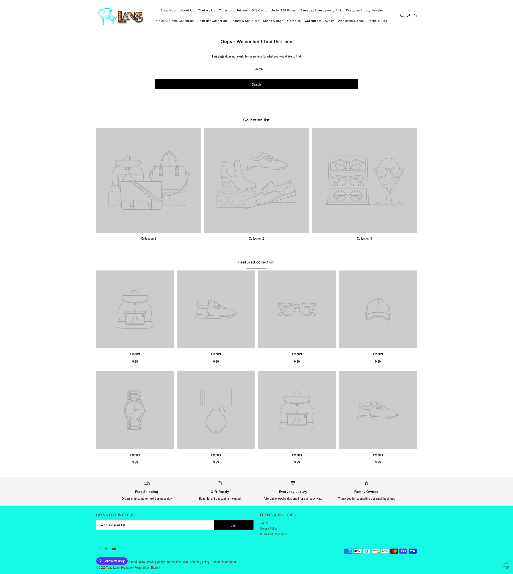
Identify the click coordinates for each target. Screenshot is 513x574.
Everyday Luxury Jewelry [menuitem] (364, 10)
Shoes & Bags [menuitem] (273, 21)
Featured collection (256, 262)
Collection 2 (256, 238)
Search (264, 523)
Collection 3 (364, 238)
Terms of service (177, 561)
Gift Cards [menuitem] (259, 10)
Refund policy (136, 561)
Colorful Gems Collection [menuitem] (175, 21)
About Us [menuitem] (187, 10)
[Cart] (415, 15)
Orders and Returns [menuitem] (233, 10)
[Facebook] (99, 549)
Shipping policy (199, 561)
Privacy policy (156, 561)
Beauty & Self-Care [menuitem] (245, 21)
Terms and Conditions (274, 534)
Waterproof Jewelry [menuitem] (319, 21)
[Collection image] (148, 180)
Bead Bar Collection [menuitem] (212, 21)
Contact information (224, 561)
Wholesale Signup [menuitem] (351, 21)
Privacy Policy (268, 528)
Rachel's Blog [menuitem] (377, 21)
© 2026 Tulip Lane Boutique (114, 567)
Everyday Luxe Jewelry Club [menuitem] (321, 10)
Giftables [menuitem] (294, 21)
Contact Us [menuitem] (206, 10)
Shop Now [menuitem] (168, 10)
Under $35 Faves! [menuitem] (284, 10)
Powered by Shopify (147, 567)
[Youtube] (114, 549)
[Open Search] (402, 15)
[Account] (409, 15)
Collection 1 (148, 238)
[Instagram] (106, 549)
